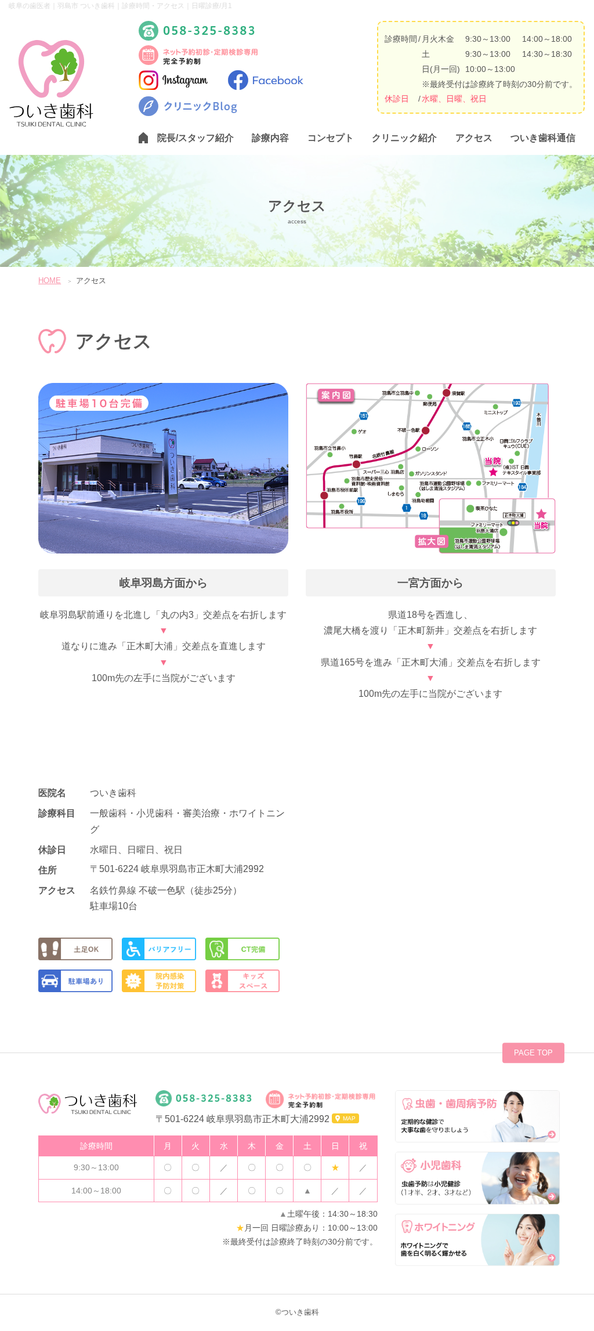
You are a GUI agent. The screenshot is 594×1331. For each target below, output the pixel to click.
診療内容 (270, 138)
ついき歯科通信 (542, 138)
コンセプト (330, 138)
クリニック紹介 (404, 138)
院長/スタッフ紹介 (195, 138)
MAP (349, 1118)
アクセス (473, 138)
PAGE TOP (533, 1052)
